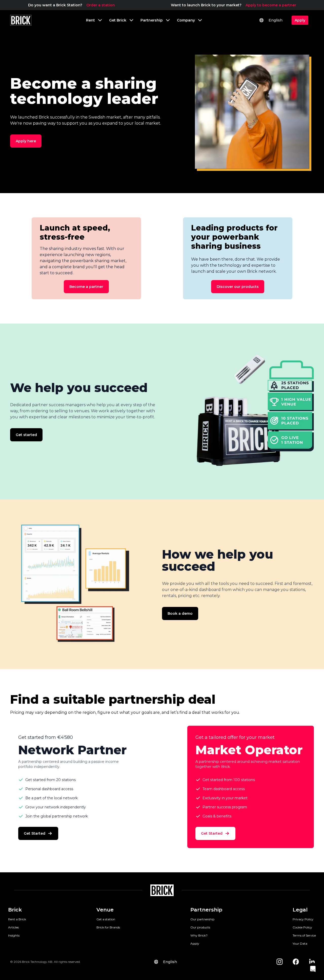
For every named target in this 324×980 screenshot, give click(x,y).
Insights (13, 935)
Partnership (206, 910)
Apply (194, 943)
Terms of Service (304, 935)
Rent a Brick (17, 919)
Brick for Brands (108, 927)
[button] (313, 969)
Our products (200, 927)
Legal (300, 910)
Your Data (300, 943)
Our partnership (202, 919)
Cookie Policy (302, 927)
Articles (13, 927)
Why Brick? (199, 935)
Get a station (105, 919)
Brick (15, 910)
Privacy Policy (303, 919)
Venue (105, 910)
